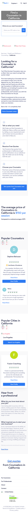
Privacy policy (14, 510)
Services (3, 53)
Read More (4, 449)
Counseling (4, 55)
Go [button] (24, 30)
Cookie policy (20, 508)
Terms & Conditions (9, 508)
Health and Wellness (14, 53)
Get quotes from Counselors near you (14, 187)
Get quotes (14, 461)
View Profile (14, 281)
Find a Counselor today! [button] (9, 111)
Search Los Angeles (14, 342)
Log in (25, 3)
